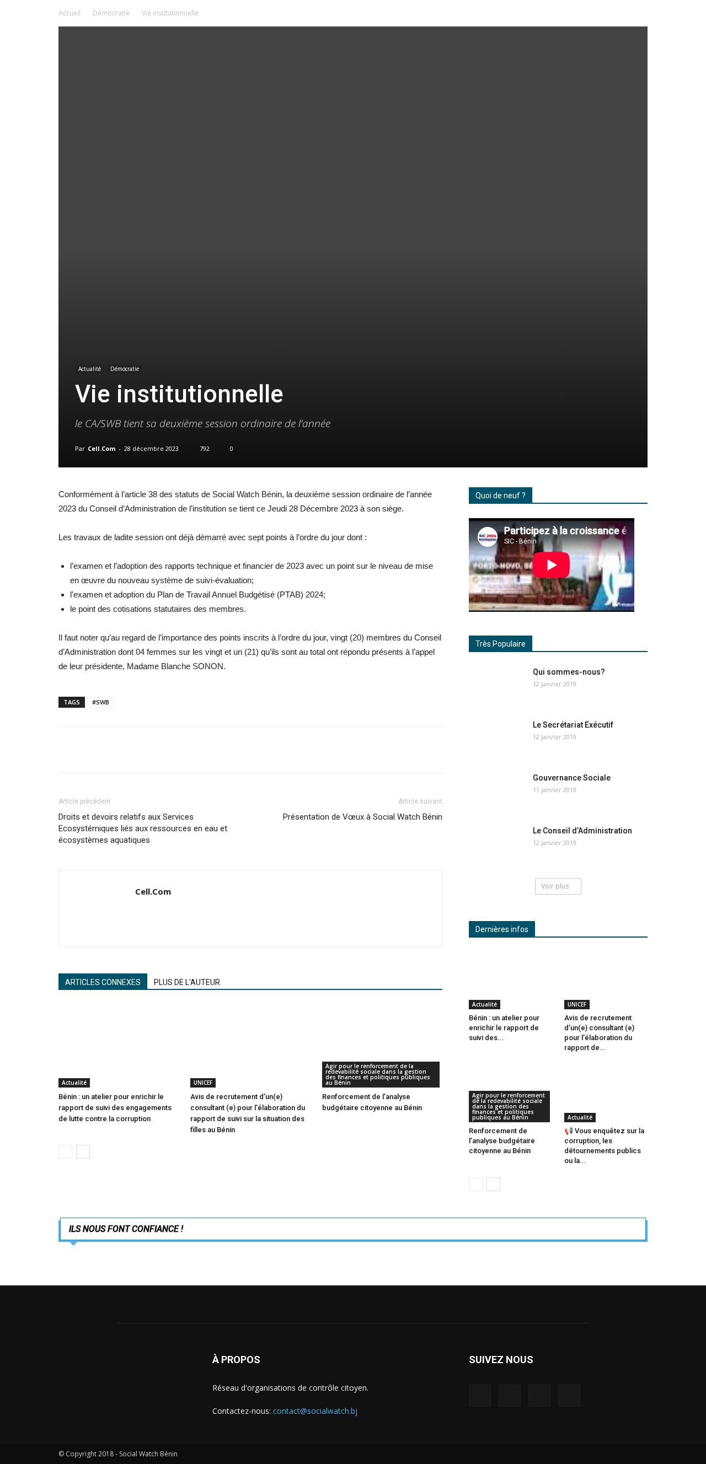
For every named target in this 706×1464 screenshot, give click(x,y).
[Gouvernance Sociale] (496, 791)
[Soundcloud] (510, 1396)
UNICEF (203, 1082)
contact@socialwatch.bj (315, 1411)
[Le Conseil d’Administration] (496, 844)
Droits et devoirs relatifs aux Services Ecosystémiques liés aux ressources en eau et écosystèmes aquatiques (142, 828)
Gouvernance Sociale (572, 777)
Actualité (89, 369)
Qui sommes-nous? (569, 672)
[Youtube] (569, 1396)
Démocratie (111, 13)
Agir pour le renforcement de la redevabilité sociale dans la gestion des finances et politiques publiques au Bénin (377, 1074)
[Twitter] (539, 1396)
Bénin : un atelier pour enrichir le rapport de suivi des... (504, 1028)
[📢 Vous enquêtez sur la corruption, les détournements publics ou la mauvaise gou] (606, 1093)
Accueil (69, 13)
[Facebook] (480, 1396)
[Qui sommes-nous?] (496, 685)
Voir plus (555, 886)
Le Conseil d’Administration (582, 830)
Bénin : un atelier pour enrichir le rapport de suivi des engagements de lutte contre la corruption (115, 1107)
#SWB (100, 702)
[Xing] (144, 914)
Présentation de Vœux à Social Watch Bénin (362, 817)
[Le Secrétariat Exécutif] (496, 738)
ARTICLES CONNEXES (103, 982)
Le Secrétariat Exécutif (573, 724)
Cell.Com (101, 448)
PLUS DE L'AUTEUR (187, 982)
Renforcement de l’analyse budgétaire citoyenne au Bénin (502, 1141)
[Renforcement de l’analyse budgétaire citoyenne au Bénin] (382, 1046)
